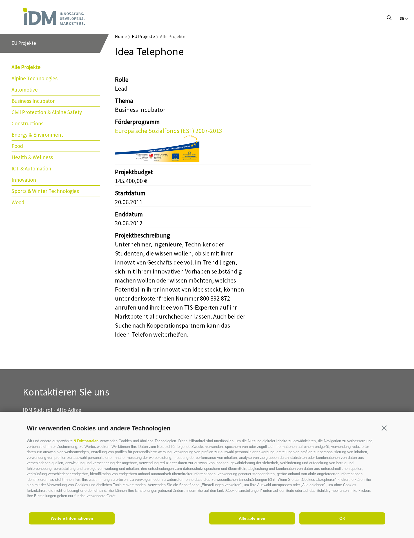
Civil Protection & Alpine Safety (47, 112)
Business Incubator (33, 100)
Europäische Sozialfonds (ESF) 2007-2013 (168, 131)
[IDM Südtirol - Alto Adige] (54, 16)
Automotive (25, 89)
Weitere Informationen (72, 518)
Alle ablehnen (252, 518)
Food (17, 146)
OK (342, 518)
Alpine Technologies (34, 78)
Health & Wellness (32, 157)
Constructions (27, 123)
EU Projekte (143, 36)
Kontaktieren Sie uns (66, 392)
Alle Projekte (26, 67)
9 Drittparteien (86, 441)
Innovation (24, 179)
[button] (384, 428)
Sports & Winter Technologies (45, 191)
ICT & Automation (31, 168)
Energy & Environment (37, 134)
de (402, 18)
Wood (18, 202)
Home (121, 36)
